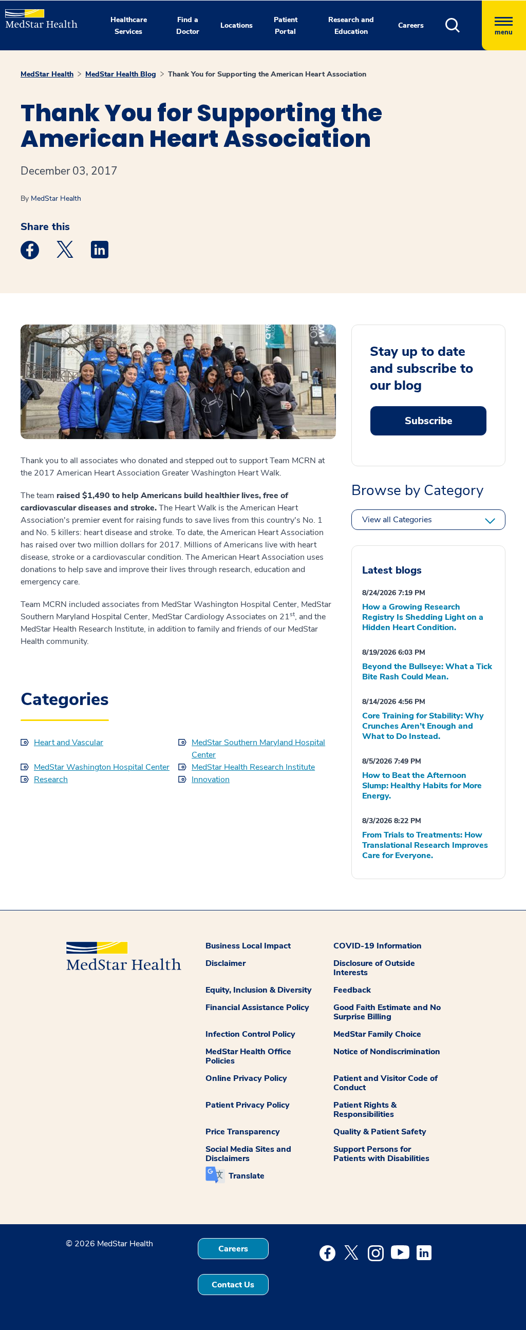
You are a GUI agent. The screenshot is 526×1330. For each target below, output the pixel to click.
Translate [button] (247, 1176)
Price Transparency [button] (242, 1131)
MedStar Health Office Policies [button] (248, 1056)
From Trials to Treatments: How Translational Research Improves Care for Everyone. (425, 845)
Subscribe (429, 421)
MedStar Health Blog (120, 74)
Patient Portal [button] (285, 25)
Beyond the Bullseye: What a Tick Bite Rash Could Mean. (427, 671)
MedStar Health (47, 74)
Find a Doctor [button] (187, 25)
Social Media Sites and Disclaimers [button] (248, 1154)
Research (51, 779)
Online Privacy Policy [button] (246, 1078)
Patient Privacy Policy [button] (247, 1105)
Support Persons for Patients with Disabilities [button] (381, 1154)
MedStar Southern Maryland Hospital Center (258, 749)
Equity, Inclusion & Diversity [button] (258, 990)
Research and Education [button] (351, 25)
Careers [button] (411, 25)
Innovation (211, 779)
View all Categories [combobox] (397, 519)
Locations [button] (236, 25)
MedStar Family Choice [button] (377, 1034)
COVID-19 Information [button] (377, 946)
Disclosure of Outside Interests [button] (374, 968)
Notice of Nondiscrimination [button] (386, 1051)
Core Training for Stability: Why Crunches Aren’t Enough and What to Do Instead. (423, 726)
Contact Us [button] (233, 1284)
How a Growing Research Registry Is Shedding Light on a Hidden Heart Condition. (422, 617)
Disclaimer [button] (225, 963)
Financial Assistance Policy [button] (257, 1007)
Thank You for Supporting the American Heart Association (267, 74)
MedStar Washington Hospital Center (102, 767)
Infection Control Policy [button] (250, 1034)
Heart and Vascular (68, 742)
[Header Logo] (36, 14)
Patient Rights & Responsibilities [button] (365, 1109)
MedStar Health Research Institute (253, 767)
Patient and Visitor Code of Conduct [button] (385, 1083)
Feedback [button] (352, 990)
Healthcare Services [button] (128, 25)
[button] (463, 25)
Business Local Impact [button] (248, 946)
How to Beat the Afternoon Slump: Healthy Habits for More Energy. (422, 785)
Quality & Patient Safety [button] (379, 1131)
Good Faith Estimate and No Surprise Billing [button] (387, 1012)
